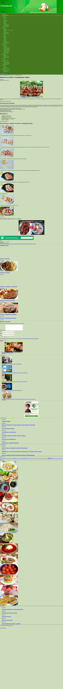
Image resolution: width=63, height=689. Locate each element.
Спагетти (5, 37)
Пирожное (5, 55)
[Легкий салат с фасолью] (9, 470)
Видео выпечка (6, 56)
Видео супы (6, 26)
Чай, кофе (5, 67)
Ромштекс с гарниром (5, 272)
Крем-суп (5, 17)
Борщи (5, 18)
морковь (28, 458)
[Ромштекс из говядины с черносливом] (7, 284)
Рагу (4, 35)
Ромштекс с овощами (5, 258)
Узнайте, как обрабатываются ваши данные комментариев (28, 338)
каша (12, 458)
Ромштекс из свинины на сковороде (8, 318)
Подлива (5, 42)
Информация (6, 15)
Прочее (3, 69)
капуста (10, 458)
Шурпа (5, 22)
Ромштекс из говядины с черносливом (8, 286)
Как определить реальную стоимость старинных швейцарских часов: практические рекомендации (18, 399)
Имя (1, 331)
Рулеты (5, 36)
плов (42, 458)
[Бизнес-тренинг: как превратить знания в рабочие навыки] (7, 363)
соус (55, 458)
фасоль (58, 458)
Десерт (3, 58)
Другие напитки (6, 68)
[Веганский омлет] (9, 605)
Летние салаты (6, 49)
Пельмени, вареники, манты (8, 30)
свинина (53, 458)
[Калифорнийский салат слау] (9, 501)
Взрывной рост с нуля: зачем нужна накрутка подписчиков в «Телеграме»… (15, 372)
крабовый (17, 458)
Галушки (5, 40)
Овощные (5, 31)
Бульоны (5, 23)
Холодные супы (6, 25)
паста (41, 458)
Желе (5, 59)
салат (49, 458)
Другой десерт (6, 60)
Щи (4, 19)
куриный (22, 458)
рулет (47, 458)
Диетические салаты (7, 50)
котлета (14, 458)
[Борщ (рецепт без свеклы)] (9, 553)
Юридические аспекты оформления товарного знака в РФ (12, 390)
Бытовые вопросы (7, 70)
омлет (39, 458)
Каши (5, 38)
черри (6, 241)
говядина (2, 458)
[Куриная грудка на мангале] (9, 563)
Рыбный (5, 46)
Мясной (5, 45)
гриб (5, 458)
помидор (1, 241)
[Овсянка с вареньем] (9, 491)
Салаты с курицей (7, 48)
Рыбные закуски (6, 62)
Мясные (5, 28)
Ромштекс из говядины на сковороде (8, 314)
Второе (3, 27)
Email (1, 333)
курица (26, 458)
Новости (5, 71)
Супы (5, 16)
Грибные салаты (6, 47)
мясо (34, 458)
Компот (5, 66)
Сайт (1, 335)
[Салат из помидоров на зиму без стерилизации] (9, 594)
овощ (35, 458)
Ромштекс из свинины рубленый (7, 300)
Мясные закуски (6, 61)
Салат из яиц (6, 51)
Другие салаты (6, 53)
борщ (0, 458)
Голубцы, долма (6, 33)
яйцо (0, 459)
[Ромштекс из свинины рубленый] (9, 298)
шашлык (8, 241)
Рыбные (5, 29)
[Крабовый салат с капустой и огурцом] (9, 532)
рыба (4, 241)
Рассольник (6, 20)
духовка (7, 458)
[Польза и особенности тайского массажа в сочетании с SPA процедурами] (7, 380)
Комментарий (2, 330)
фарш (56, 458)
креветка (20, 458)
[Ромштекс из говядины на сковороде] (9, 312)
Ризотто (5, 34)
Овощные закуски (7, 63)
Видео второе (6, 43)
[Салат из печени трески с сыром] (9, 522)
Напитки (3, 65)
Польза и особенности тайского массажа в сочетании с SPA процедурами (14, 381)
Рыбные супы (6, 24)
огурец (37, 458)
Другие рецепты (6, 41)
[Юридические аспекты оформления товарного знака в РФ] (7, 389)
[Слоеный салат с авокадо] (9, 584)
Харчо (5, 21)
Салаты (3, 44)
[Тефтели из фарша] (9, 574)
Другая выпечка (6, 57)
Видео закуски (6, 64)
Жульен (5, 39)
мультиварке (31, 458)
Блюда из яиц (6, 32)
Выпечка (3, 54)
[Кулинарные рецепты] (6, 9)
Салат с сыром (6, 52)
